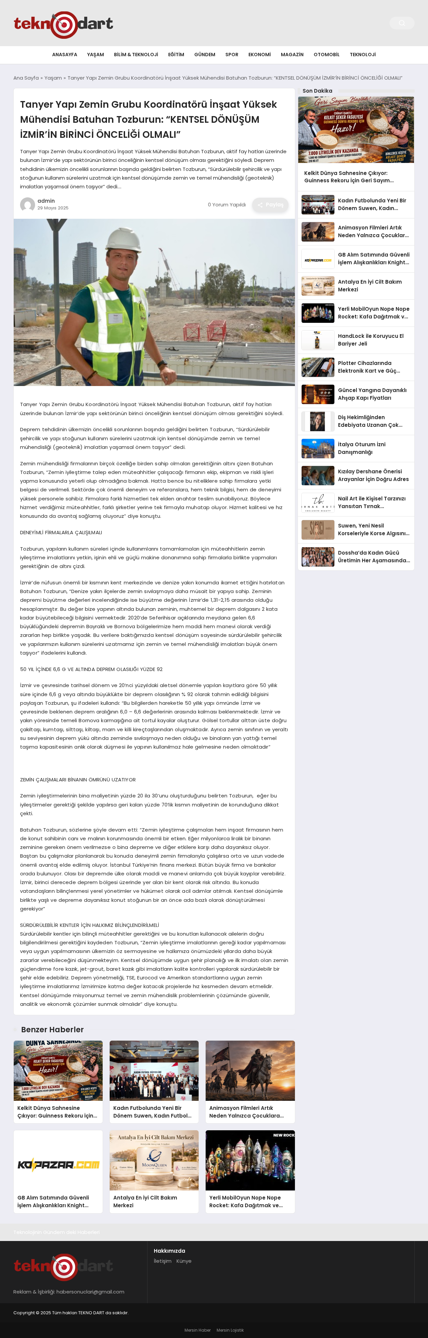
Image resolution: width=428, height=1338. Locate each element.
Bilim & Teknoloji (136, 54)
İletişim (163, 1260)
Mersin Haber (198, 1330)
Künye (184, 1260)
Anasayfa (64, 54)
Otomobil (327, 54)
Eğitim (176, 54)
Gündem (204, 54)
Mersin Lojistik (230, 1330)
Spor (231, 54)
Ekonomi (259, 54)
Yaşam (95, 54)
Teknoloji (363, 54)
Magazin (292, 54)
